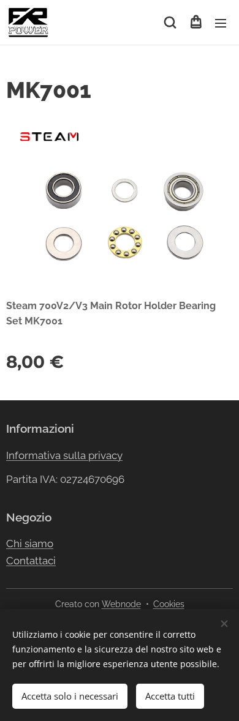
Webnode (121, 604)
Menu (220, 22)
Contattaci (31, 561)
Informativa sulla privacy (64, 455)
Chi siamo (29, 543)
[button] (170, 22)
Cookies (168, 604)
